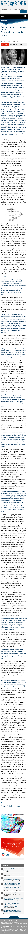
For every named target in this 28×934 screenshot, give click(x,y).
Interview (5, 44)
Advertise (15, 9)
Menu (3, 16)
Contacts (21, 9)
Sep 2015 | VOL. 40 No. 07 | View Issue (9, 41)
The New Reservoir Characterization (12, 874)
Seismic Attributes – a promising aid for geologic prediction (13, 898)
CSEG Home (4, 9)
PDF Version (13, 44)
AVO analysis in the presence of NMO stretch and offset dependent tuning (13, 910)
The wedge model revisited (10, 892)
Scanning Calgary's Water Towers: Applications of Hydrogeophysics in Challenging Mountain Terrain (12, 905)
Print (21, 44)
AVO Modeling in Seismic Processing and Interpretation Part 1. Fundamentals (13, 878)
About (10, 9)
